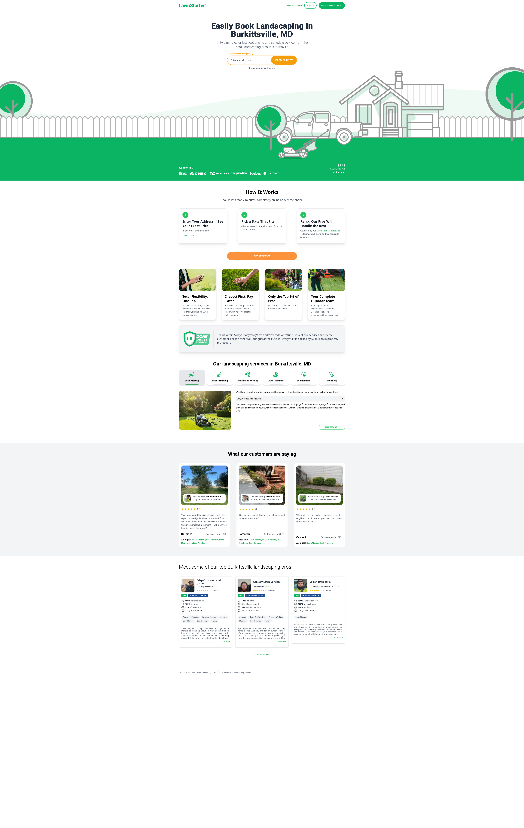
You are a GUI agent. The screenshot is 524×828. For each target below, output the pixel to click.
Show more (225, 641)
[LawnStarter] (192, 5)
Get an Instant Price (332, 5)
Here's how (188, 235)
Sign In (310, 5)
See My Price (262, 256)
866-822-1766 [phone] (294, 5)
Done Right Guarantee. (328, 230)
